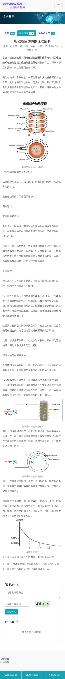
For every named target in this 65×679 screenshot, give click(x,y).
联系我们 (55, 675)
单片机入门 (46, 33)
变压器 (36, 295)
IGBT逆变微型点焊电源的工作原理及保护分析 (35, 564)
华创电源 (5, 662)
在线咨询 (33, 675)
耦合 (12, 330)
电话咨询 (12, 675)
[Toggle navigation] (58, 6)
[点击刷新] (42, 604)
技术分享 (26, 33)
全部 (9, 33)
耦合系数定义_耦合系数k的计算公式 (30, 568)
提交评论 (11, 611)
